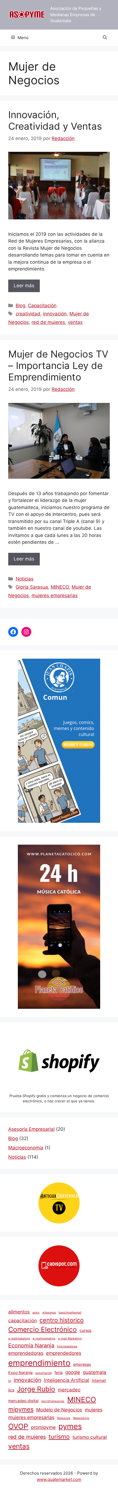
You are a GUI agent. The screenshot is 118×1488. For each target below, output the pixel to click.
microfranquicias (52, 1401)
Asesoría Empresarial (31, 1129)
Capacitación (42, 305)
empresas (82, 1364)
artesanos (49, 1312)
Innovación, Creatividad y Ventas (55, 120)
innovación (55, 313)
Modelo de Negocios (59, 1410)
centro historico (62, 1320)
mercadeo (69, 1390)
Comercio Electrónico (42, 1329)
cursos (85, 1330)
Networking (81, 1418)
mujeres (93, 1410)
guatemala (94, 1372)
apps (36, 1312)
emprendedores (63, 1353)
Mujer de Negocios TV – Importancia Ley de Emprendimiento (58, 365)
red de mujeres (48, 322)
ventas (75, 322)
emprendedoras (25, 1353)
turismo (59, 1436)
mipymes (20, 1409)
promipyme (43, 1427)
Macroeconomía (25, 1147)
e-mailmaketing (19, 1338)
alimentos (19, 1312)
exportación (43, 1373)
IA (9, 1381)
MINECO (60, 587)
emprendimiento (39, 1363)
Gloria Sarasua (32, 587)
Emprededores (67, 1346)
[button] (105, 38)
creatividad (28, 313)
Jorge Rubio (36, 1389)
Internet (99, 1380)
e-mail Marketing (70, 1338)
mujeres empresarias (55, 595)
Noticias (24, 579)
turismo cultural (89, 1437)
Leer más (24, 285)
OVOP (18, 1426)
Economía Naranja (31, 1345)
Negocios (63, 1418)
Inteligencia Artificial (66, 1380)
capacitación (22, 1320)
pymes (70, 1426)
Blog (20, 305)
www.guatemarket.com (59, 1479)
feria (59, 1372)
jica (11, 1390)
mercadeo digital (23, 1400)
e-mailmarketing (44, 1338)
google (72, 1372)
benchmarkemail (70, 1312)
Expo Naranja (20, 1372)
